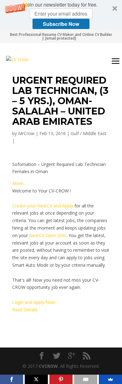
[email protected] (60, 38)
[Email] (85, 379)
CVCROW (48, 366)
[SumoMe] (110, 379)
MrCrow (26, 133)
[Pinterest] (61, 379)
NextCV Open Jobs (47, 235)
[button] (61, 15)
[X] (36, 379)
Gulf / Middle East (88, 133)
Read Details (25, 310)
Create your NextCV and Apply (42, 206)
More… (19, 183)
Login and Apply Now (33, 302)
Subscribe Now (61, 23)
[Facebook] (11, 379)
